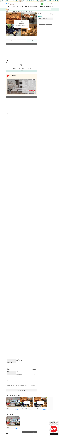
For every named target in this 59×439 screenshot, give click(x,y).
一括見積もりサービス (49, 6)
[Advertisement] (45, 38)
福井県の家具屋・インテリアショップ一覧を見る (29, 432)
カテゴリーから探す (20, 6)
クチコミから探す (42, 6)
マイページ (7, 6)
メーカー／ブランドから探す (28, 6)
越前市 (26, 11)
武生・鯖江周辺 (23, 11)
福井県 (19, 11)
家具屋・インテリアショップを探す (10, 11)
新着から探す (36, 6)
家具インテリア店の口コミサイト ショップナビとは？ (29, 9)
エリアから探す (13, 6)
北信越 (16, 11)
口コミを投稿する (45, 18)
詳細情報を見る (39, 16)
